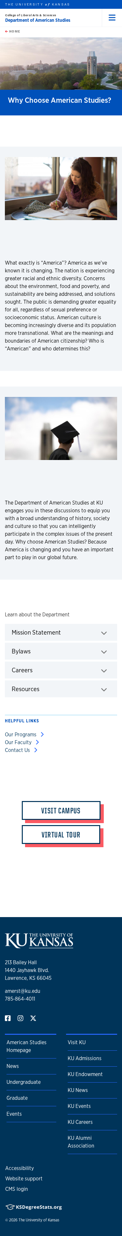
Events (14, 1114)
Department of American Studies (37, 20)
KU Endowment (85, 1074)
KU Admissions (85, 1058)
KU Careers (80, 1122)
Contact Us (18, 750)
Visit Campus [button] (61, 810)
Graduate (17, 1098)
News (13, 1066)
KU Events (79, 1106)
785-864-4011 (20, 998)
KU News (78, 1090)
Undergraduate (24, 1082)
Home (14, 31)
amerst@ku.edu (22, 991)
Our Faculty (19, 742)
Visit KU (77, 1042)
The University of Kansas (39, 1220)
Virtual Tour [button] (61, 834)
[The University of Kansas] (39, 945)
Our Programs (21, 734)
